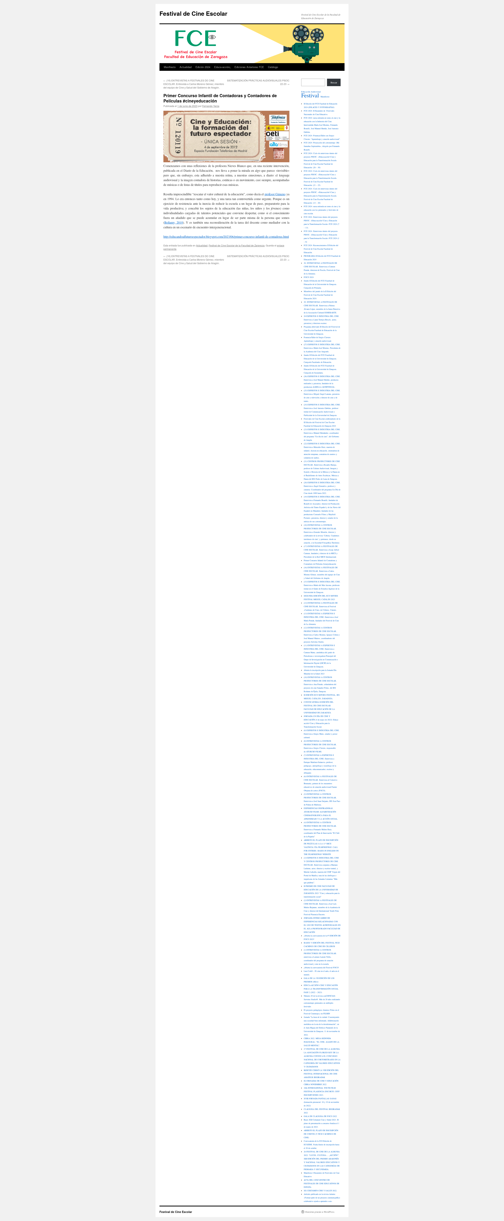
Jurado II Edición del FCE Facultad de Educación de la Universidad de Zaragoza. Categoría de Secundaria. (320, 369)
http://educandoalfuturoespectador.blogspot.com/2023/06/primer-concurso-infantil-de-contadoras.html (226, 236)
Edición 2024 (202, 67)
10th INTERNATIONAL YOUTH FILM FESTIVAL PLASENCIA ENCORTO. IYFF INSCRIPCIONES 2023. (322, 1091)
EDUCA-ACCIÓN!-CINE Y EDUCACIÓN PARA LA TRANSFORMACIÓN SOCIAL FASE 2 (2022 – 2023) (321, 989)
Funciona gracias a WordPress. (320, 1211)
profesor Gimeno (275, 194)
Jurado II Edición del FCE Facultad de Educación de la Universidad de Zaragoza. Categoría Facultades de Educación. (320, 358)
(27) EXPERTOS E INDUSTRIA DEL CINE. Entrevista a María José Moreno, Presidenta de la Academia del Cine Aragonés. (322, 348)
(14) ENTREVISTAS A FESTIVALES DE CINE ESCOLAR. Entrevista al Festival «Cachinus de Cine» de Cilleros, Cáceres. (321, 606)
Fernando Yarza (210, 106)
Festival (310, 95)
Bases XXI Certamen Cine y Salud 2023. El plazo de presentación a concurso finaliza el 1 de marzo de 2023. (321, 1123)
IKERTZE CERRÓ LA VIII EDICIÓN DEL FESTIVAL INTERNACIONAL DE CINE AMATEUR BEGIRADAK (321, 1074)
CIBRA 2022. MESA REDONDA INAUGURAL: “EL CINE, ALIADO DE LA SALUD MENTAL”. (321, 1042)
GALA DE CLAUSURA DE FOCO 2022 (320, 1116)
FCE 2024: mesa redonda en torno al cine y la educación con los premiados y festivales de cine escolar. (322, 210)
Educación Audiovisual (311, 91)
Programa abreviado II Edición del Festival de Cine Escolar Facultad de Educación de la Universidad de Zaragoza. (322, 330)
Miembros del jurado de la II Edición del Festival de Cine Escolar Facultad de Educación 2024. (320, 295)
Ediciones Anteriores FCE (249, 67)
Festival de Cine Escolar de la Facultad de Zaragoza (237, 245)
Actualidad (186, 67)
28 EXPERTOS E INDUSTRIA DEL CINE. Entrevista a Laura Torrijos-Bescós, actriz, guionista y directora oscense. (321, 320)
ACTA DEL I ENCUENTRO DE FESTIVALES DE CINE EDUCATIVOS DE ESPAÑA (321, 1183)
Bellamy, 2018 (173, 222)
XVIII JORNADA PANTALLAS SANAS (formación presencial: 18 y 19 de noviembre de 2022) (321, 1102)
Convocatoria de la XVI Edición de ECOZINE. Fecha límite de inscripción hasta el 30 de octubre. (321, 1144)
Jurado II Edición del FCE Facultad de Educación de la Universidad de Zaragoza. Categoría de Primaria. (320, 284)
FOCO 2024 (309, 277)
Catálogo (273, 67)
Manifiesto (170, 67)
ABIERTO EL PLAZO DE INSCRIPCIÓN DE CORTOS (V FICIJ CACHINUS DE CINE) (321, 1134)
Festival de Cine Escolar (193, 13)
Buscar (334, 82)
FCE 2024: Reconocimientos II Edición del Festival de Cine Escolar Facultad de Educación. (321, 249)
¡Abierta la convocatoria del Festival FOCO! (321, 967)
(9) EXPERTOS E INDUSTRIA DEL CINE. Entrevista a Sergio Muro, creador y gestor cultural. (321, 734)
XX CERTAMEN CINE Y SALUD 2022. (320, 1190)
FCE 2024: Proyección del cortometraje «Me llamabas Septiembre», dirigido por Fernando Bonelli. (322, 146)
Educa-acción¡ (222, 67)
